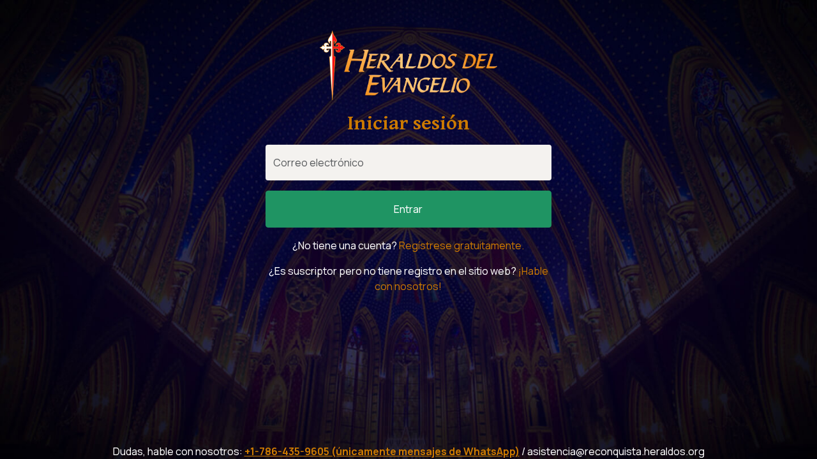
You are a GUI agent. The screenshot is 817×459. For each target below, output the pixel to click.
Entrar (408, 209)
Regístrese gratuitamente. (461, 245)
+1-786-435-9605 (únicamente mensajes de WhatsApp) (382, 451)
